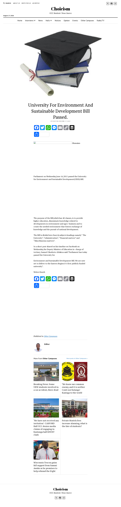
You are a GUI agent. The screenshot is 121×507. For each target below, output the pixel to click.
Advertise (35, 3)
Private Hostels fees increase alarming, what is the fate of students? (74, 423)
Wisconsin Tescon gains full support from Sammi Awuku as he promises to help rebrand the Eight (45, 466)
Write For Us (26, 3)
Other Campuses (87, 20)
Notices (58, 20)
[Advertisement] (60, 198)
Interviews (29, 20)
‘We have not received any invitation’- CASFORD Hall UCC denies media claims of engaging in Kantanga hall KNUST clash (46, 427)
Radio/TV (100, 20)
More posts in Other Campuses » (77, 358)
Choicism (60, 9)
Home (19, 20)
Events (75, 20)
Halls (48, 20)
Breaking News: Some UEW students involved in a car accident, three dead (46, 387)
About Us (16, 3)
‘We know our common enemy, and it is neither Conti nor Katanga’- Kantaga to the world (73, 388)
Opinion (67, 20)
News (40, 20)
